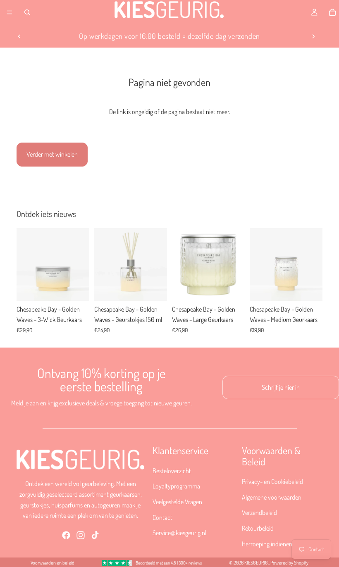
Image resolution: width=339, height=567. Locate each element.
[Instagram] (81, 535)
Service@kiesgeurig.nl (179, 533)
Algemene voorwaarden (271, 497)
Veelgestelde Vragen (177, 502)
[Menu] (9, 12)
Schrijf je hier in (281, 387)
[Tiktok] (95, 535)
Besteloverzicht (172, 470)
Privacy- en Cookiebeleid (272, 481)
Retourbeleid (258, 528)
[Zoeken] (27, 12)
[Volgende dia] (313, 36)
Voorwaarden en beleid (52, 563)
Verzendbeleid (259, 512)
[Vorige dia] (19, 36)
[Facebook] (66, 535)
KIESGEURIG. (256, 563)
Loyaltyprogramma (176, 486)
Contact (162, 517)
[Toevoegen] (76, 288)
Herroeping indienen (267, 543)
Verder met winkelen (52, 154)
